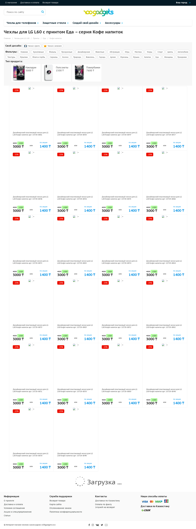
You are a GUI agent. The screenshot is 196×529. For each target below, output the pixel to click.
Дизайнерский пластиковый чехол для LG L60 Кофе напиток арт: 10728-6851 (30, 390)
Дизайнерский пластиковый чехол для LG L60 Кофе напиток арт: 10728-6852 (119, 326)
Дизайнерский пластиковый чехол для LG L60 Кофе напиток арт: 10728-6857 (164, 133)
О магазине (11, 2)
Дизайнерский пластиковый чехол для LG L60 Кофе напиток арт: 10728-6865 (75, 262)
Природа (77, 57)
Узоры (149, 52)
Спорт (160, 52)
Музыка (136, 57)
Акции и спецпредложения (17, 512)
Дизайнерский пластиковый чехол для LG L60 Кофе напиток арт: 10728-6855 (30, 262)
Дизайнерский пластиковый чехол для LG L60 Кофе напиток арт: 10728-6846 (30, 198)
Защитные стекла (55, 22)
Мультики (24, 57)
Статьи (7, 515)
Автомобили (183, 52)
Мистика (138, 52)
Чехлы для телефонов (22, 22)
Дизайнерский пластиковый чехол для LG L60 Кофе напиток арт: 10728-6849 (164, 390)
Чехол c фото (34, 46)
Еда (158, 57)
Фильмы (52, 52)
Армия (113, 57)
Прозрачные (66, 52)
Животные (99, 52)
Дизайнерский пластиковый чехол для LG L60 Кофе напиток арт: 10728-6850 (75, 390)
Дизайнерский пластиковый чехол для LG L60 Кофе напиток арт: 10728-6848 (75, 454)
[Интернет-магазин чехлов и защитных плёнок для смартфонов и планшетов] (98, 15)
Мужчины (124, 57)
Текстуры (11, 57)
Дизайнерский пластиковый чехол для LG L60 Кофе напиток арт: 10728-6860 (119, 390)
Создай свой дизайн (86, 22)
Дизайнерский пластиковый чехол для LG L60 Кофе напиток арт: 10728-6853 (30, 326)
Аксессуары (113, 22)
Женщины (168, 57)
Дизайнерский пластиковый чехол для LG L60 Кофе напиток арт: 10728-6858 (75, 133)
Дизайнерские (83, 52)
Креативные (38, 52)
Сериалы (54, 57)
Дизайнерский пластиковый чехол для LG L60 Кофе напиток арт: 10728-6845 (119, 198)
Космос (65, 57)
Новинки (24, 52)
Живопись (90, 57)
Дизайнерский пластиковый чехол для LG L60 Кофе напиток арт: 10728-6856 (75, 198)
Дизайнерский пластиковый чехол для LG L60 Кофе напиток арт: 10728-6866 (164, 198)
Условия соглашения (14, 508)
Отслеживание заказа (60, 508)
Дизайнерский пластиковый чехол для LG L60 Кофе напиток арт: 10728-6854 (119, 262)
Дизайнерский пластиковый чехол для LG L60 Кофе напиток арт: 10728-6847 (119, 133)
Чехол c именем (55, 46)
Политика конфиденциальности (66, 512)
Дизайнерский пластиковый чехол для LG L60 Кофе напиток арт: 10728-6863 (75, 326)
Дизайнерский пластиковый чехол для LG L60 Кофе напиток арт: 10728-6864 (164, 262)
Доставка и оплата (29, 2)
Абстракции (114, 52)
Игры (127, 52)
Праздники (182, 57)
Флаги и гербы (38, 57)
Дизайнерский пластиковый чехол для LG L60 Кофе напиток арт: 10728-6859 (30, 454)
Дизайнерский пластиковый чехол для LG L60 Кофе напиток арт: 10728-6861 (30, 133)
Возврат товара (50, 2)
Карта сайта (55, 504)
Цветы (170, 52)
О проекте (9, 500)
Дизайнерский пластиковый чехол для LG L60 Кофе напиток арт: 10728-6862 (164, 326)
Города (102, 57)
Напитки (147, 57)
